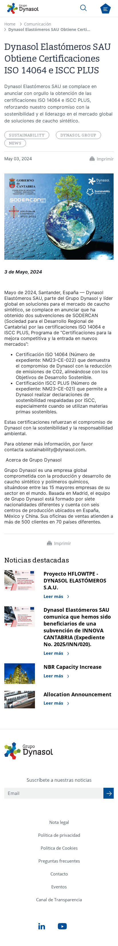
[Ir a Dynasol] (23, 8)
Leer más (54, 596)
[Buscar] (83, 8)
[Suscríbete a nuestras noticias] (108, 793)
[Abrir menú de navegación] (105, 8)
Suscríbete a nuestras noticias (59, 780)
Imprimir (105, 159)
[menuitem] (59, 822)
